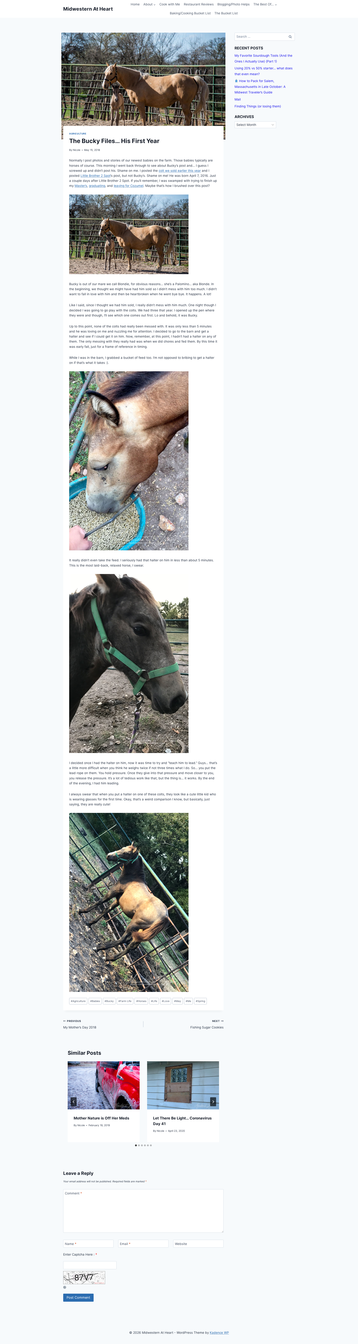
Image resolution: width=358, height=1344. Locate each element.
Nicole (76, 149)
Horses (141, 1001)
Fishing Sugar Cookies (207, 1024)
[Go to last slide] (74, 1101)
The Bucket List (226, 13)
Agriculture (77, 133)
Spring (200, 1001)
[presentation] (104, 1085)
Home (135, 4)
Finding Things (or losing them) (258, 106)
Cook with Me (169, 4)
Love (165, 1001)
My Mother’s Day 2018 (79, 1024)
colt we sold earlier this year (180, 170)
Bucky (109, 1001)
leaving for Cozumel (128, 186)
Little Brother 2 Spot (95, 176)
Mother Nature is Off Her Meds (101, 1118)
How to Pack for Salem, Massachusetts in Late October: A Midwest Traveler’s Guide (260, 86)
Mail (238, 99)
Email (125, 1244)
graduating (97, 186)
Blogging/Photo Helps (233, 4)
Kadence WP (219, 1332)
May (177, 1001)
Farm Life (124, 1001)
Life (154, 1001)
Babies (95, 1001)
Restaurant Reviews (199, 4)
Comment (73, 1193)
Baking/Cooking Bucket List (190, 13)
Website (181, 1244)
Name (70, 1244)
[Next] (213, 1101)
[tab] (136, 1145)
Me (188, 1001)
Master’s (81, 186)
